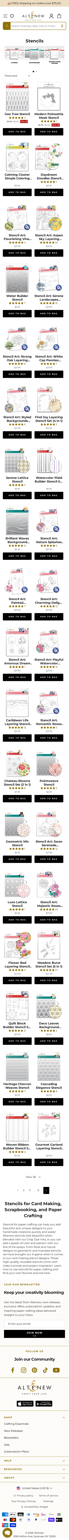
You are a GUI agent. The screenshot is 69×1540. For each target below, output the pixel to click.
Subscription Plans (16, 1451)
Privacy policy (25, 1495)
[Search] (7, 26)
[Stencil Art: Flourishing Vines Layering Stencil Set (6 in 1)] (17, 217)
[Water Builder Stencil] (17, 278)
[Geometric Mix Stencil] (17, 823)
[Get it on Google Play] (44, 1404)
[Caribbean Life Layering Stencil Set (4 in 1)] (17, 702)
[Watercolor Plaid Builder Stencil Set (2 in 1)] (48, 460)
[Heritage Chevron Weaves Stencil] (17, 1066)
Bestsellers (11, 1437)
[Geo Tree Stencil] (17, 96)
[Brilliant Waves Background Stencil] (17, 520)
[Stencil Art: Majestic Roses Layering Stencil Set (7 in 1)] (48, 884)
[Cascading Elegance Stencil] (48, 1066)
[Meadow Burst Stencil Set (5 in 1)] (48, 945)
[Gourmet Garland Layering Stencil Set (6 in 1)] (48, 1127)
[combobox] (34, 26)
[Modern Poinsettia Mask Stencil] (48, 96)
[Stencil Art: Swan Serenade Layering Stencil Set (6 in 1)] (48, 823)
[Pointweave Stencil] (48, 763)
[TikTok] (45, 1371)
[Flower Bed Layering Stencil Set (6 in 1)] (17, 945)
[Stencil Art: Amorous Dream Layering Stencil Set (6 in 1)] (17, 642)
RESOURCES (13, 1469)
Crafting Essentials (16, 1423)
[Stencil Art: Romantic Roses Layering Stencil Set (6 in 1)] (48, 702)
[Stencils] (14, 64)
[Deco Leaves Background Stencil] (48, 1005)
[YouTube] (56, 1371)
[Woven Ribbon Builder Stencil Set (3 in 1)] (17, 1127)
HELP (8, 1460)
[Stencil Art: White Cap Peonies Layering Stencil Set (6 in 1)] (48, 339)
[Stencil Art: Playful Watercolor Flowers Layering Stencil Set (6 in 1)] (48, 642)
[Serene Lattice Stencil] (17, 460)
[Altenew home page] (33, 16)
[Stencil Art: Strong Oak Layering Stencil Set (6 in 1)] (17, 339)
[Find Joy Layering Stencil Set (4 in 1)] (48, 399)
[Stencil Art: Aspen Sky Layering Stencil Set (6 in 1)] (48, 217)
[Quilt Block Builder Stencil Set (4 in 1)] (17, 1005)
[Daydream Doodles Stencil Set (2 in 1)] (48, 157)
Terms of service (48, 1495)
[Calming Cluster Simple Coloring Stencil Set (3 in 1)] (17, 157)
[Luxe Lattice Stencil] (17, 884)
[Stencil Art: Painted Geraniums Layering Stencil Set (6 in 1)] (17, 581)
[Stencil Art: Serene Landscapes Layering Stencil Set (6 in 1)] (48, 278)
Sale (7, 1444)
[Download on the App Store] (25, 1404)
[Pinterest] (34, 1371)
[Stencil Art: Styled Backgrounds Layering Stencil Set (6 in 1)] (17, 399)
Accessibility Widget (36, 1506)
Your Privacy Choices (23, 1501)
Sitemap (48, 1501)
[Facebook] (12, 1371)
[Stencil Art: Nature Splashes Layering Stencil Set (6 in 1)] (48, 520)
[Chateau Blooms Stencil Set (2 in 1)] (17, 763)
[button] (7, 1532)
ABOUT (9, 1477)
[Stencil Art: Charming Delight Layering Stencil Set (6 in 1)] (48, 581)
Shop (8, 1417)
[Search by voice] (62, 26)
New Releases (13, 1430)
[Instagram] (23, 1371)
